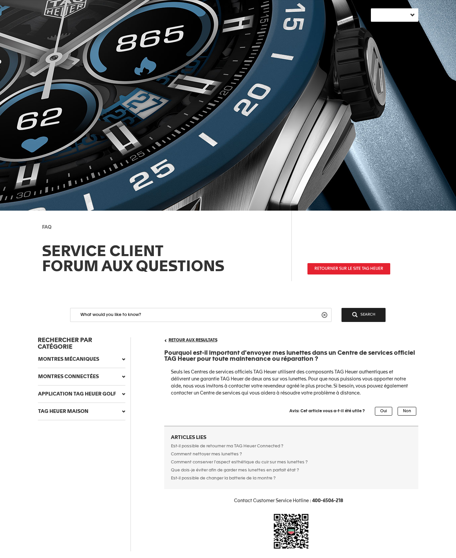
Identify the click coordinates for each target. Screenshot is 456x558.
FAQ (46, 227)
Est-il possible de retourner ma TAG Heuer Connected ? (227, 446)
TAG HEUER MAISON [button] (63, 411)
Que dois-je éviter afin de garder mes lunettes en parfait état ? (235, 470)
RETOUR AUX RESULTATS (193, 340)
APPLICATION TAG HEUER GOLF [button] (77, 394)
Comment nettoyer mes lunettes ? (206, 454)
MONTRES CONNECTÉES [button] (68, 376)
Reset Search (325, 314)
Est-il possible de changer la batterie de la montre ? (223, 478)
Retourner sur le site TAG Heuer (348, 269)
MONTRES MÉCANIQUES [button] (68, 359)
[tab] (81, 359)
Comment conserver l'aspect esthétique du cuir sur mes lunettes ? (239, 462)
